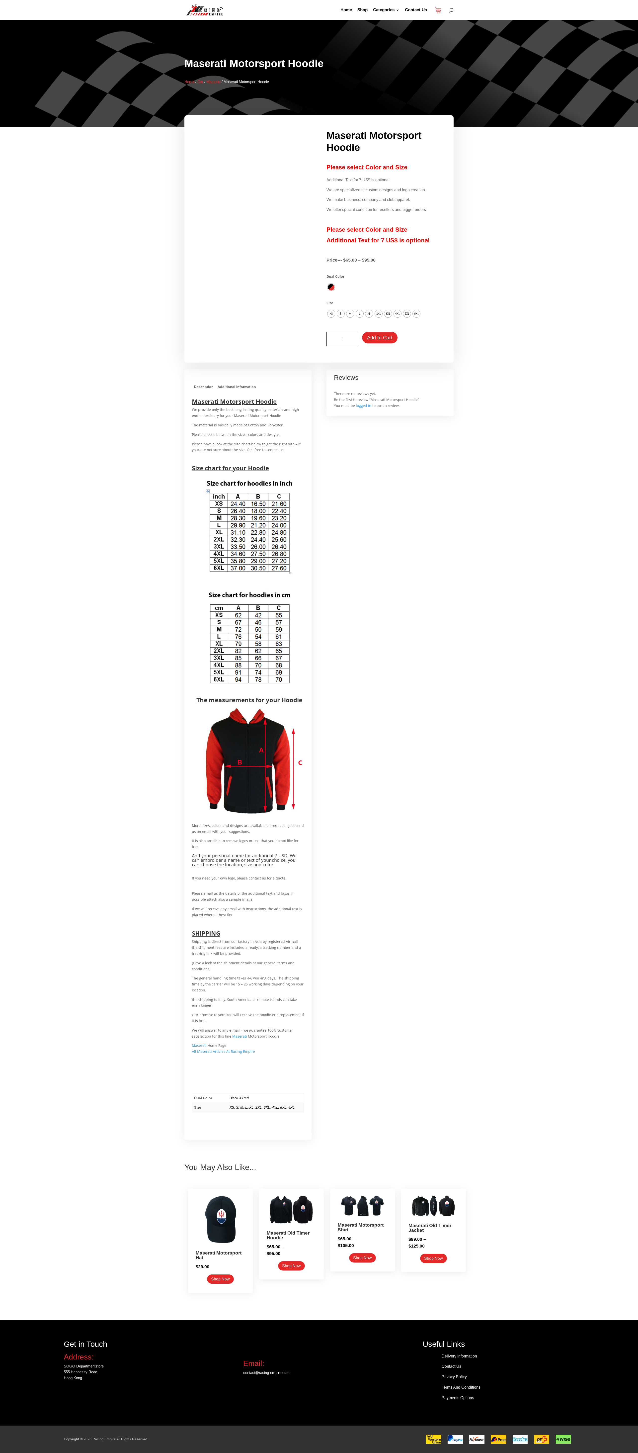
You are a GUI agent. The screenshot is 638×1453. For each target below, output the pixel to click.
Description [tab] (204, 387)
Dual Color (335, 276)
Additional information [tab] (237, 387)
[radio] (331, 287)
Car (200, 82)
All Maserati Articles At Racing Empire (223, 1051)
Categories (384, 10)
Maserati (213, 82)
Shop (362, 10)
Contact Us (416, 10)
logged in (363, 405)
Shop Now (220, 1279)
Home (346, 10)
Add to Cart (380, 337)
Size (329, 302)
